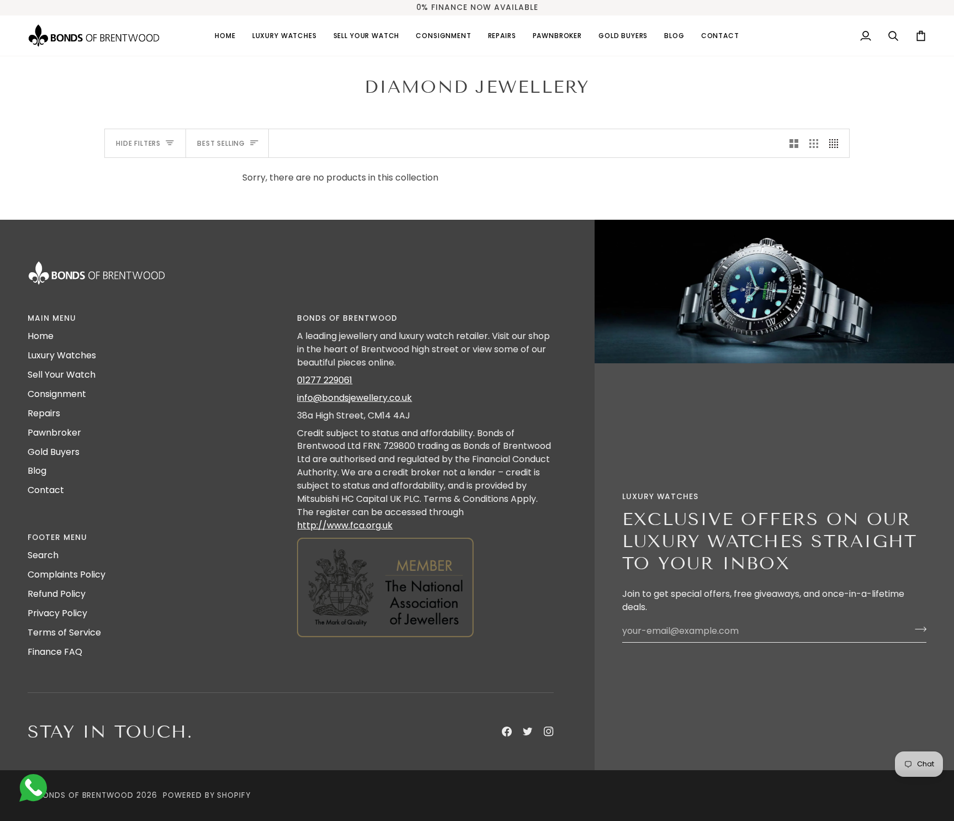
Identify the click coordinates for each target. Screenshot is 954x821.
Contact (46, 490)
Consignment (57, 394)
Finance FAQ (55, 651)
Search (43, 555)
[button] (284, 35)
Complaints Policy (66, 574)
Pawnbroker (54, 432)
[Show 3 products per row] (814, 143)
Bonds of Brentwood (86, 795)
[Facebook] (507, 732)
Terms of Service (64, 632)
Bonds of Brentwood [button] (347, 318)
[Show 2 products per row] (794, 143)
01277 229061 (324, 380)
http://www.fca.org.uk (345, 525)
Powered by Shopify (207, 795)
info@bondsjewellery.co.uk (354, 397)
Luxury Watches (62, 355)
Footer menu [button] (57, 537)
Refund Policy (57, 593)
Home (41, 336)
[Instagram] (549, 732)
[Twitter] (528, 732)
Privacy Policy (57, 613)
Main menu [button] (52, 318)
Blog (37, 470)
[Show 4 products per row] (836, 143)
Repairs (44, 413)
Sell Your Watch (62, 374)
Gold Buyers (54, 452)
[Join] (917, 629)
